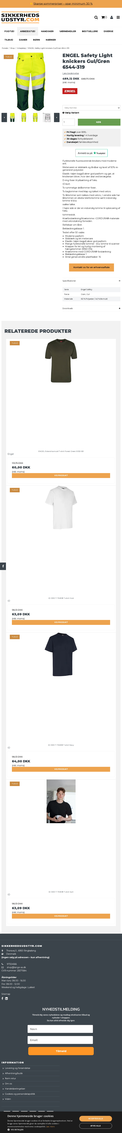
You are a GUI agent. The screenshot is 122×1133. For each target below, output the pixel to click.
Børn (36, 39)
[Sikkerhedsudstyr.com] (20, 17)
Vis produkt (61, 475)
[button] (41, 1129)
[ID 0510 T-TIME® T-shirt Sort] (61, 833)
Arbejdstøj (27, 31)
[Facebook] (3, 566)
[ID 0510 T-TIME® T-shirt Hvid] (61, 539)
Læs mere (50, 1126)
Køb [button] (98, 122)
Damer (23, 39)
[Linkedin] (6, 998)
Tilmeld (61, 1051)
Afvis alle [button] (95, 1126)
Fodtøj (9, 31)
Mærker (51, 39)
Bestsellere (90, 31)
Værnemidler (68, 31)
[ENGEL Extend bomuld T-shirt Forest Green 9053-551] (61, 392)
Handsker (47, 31)
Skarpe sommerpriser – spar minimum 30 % (63, 3)
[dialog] (61, 1122)
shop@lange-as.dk (16, 967)
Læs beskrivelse (70, 73)
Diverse (108, 31)
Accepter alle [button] (95, 1118)
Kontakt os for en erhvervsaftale (91, 267)
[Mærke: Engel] (69, 95)
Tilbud (8, 39)
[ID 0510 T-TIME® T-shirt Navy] (61, 686)
